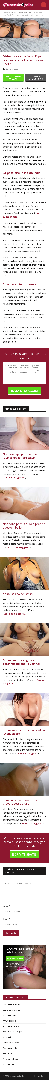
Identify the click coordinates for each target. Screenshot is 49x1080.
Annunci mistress (10, 1059)
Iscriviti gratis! (24, 854)
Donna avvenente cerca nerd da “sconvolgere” (24, 731)
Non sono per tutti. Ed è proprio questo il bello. (24, 525)
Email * (6, 919)
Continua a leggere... (14, 477)
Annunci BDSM (9, 1015)
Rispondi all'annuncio (35, 77)
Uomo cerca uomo (11, 1042)
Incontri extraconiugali (12, 1031)
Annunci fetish (9, 1037)
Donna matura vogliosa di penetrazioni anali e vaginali (22, 662)
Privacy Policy (40, 1076)
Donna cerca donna (11, 1048)
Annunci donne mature (13, 1026)
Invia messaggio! (24, 391)
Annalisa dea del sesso (18, 594)
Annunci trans (9, 1064)
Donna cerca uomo (25, 13)
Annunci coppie (9, 1020)
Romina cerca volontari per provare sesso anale (21, 801)
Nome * (6, 906)
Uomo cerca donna (11, 1010)
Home (13, 13)
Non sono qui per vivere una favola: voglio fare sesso (21, 456)
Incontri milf (8, 1053)
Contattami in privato (13, 77)
